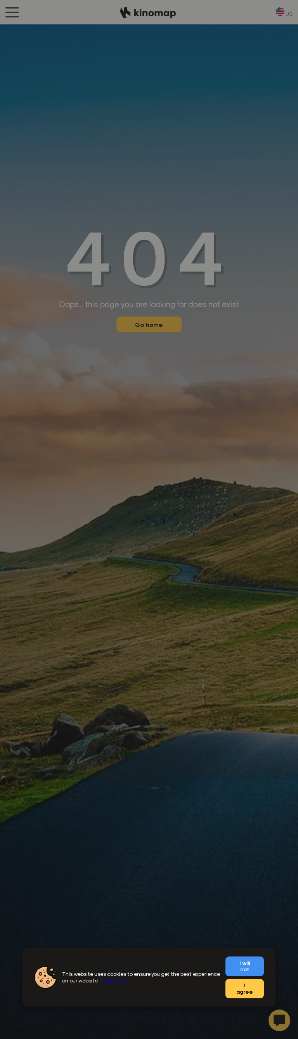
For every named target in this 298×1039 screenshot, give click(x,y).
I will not (244, 966)
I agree (244, 988)
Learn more (113, 980)
